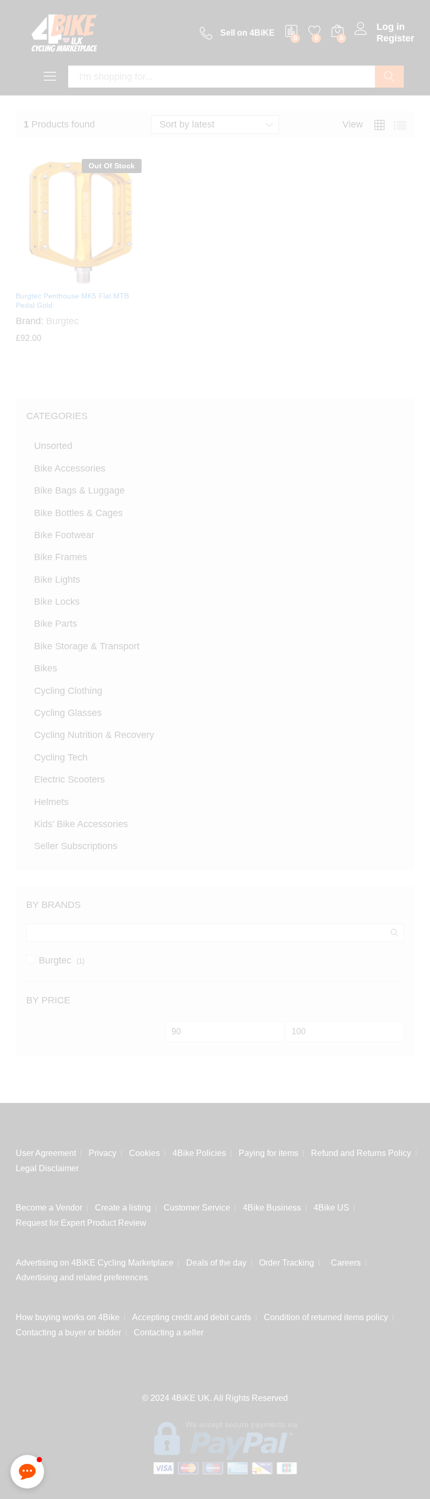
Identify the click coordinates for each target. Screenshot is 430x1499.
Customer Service (197, 1205)
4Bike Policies (199, 1151)
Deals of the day (216, 1260)
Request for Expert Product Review (81, 1220)
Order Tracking (286, 1260)
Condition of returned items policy (326, 1315)
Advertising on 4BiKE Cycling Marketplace (95, 1260)
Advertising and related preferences (82, 1275)
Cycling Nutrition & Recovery (94, 735)
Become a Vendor (49, 1205)
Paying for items (268, 1151)
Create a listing (123, 1205)
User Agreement (46, 1151)
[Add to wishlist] (101, 278)
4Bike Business (272, 1205)
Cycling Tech (61, 757)
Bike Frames (60, 557)
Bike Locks (57, 601)
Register (395, 38)
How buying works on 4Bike (68, 1315)
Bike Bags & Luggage (79, 490)
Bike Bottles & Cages (78, 513)
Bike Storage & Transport (86, 646)
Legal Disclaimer (47, 1166)
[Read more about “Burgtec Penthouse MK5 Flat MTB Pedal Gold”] (53, 278)
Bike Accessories (69, 468)
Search (389, 77)
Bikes (45, 668)
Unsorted (53, 446)
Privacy (102, 1151)
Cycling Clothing (68, 691)
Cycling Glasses (68, 713)
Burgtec (55, 960)
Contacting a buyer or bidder (68, 1330)
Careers (344, 1260)
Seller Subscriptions (75, 846)
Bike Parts (55, 623)
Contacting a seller (168, 1330)
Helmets (51, 802)
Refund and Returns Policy (361, 1151)
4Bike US (331, 1205)
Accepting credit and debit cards (191, 1315)
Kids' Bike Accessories (81, 824)
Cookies (144, 1151)
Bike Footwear (64, 535)
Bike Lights (57, 579)
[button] (27, 1472)
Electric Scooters (69, 779)
